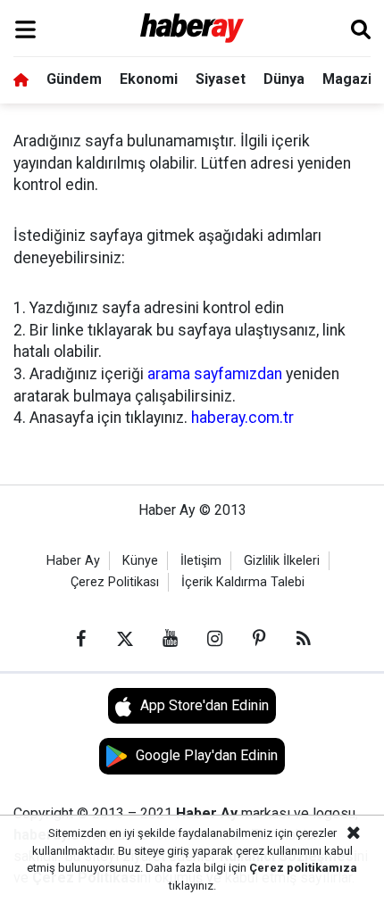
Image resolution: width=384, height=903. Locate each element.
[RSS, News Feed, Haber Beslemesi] (303, 639)
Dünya (284, 78)
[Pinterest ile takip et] (259, 639)
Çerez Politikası (115, 582)
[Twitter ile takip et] (125, 639)
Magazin (351, 78)
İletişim (200, 560)
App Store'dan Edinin (204, 705)
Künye (140, 560)
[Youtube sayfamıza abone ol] (169, 639)
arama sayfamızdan (214, 374)
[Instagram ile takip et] (214, 639)
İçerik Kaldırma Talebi (243, 582)
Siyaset (221, 78)
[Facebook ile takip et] (80, 639)
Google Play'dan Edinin (207, 755)
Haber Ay (73, 560)
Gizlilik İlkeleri (282, 560)
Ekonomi (149, 78)
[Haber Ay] (192, 29)
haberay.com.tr (242, 418)
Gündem (74, 78)
